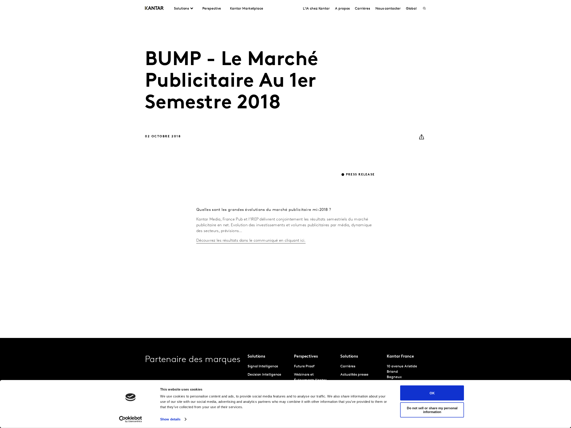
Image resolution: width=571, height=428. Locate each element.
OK (432, 393)
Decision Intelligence (264, 375)
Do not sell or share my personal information (432, 410)
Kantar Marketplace (246, 8)
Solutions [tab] (181, 8)
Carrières (362, 8)
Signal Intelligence (263, 366)
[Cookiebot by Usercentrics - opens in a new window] (130, 419)
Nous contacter (388, 8)
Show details (170, 419)
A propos (342, 8)
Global (411, 8)
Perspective (211, 8)
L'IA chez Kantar (316, 8)
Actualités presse (354, 375)
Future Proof (304, 366)
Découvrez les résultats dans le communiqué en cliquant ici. (251, 241)
